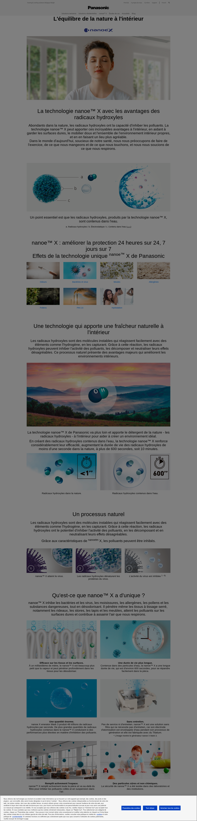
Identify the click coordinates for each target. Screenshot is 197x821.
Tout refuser (150, 808)
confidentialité (17, 816)
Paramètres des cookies (131, 808)
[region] (98, 808)
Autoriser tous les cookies (169, 808)
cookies (99, 814)
